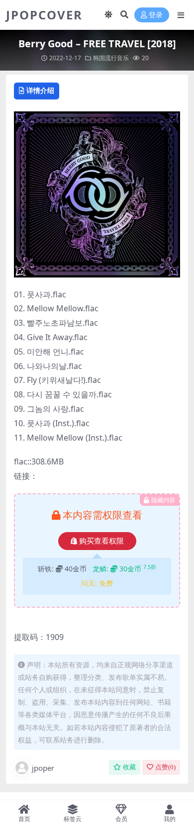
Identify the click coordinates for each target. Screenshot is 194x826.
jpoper (43, 768)
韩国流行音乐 (111, 58)
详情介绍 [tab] (40, 90)
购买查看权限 (101, 541)
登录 (156, 15)
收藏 (129, 767)
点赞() (165, 767)
